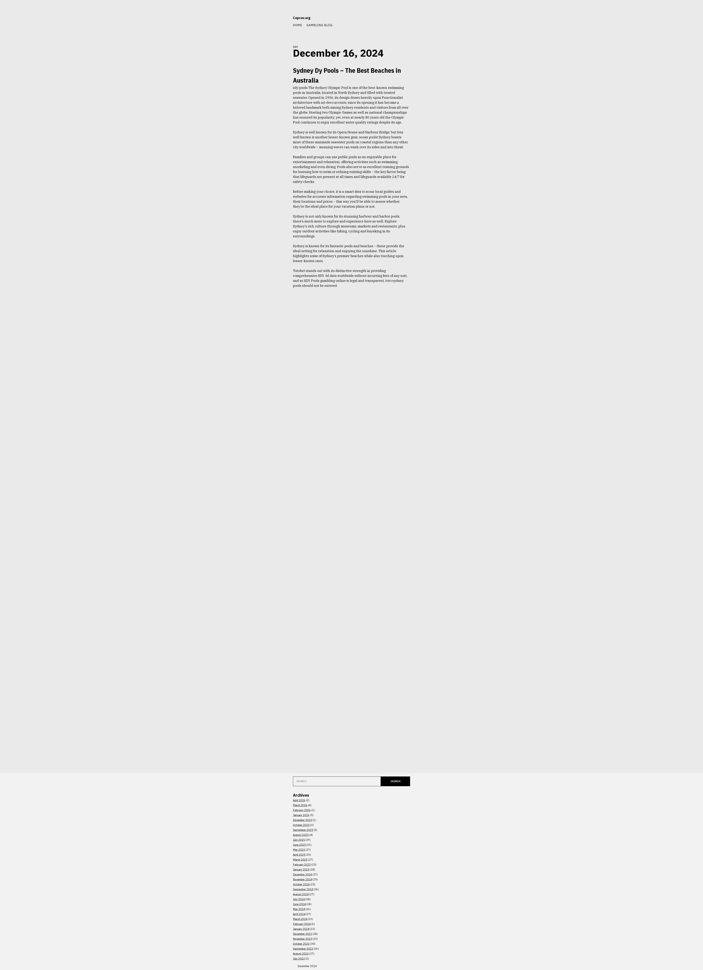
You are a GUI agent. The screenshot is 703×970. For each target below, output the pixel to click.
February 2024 (302, 924)
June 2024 (299, 904)
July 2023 (299, 958)
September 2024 (303, 889)
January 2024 (301, 929)
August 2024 (301, 894)
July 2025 (299, 840)
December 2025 (302, 820)
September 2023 (303, 948)
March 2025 (300, 859)
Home (297, 25)
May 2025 (299, 849)
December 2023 (302, 934)
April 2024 (299, 914)
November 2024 (302, 879)
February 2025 (302, 864)
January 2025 (301, 869)
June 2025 (299, 844)
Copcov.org (301, 18)
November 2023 (302, 938)
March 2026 (300, 805)
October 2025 (301, 825)
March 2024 (300, 919)
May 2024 (299, 909)
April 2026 (299, 800)
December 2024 (302, 874)
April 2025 (299, 854)
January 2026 (301, 815)
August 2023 (301, 953)
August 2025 (301, 835)
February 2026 (302, 810)
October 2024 (301, 884)
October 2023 (301, 943)
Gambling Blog (319, 25)
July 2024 (299, 899)
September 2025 (303, 830)
